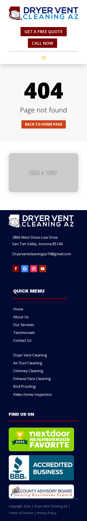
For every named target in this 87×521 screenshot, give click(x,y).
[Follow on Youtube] (42, 268)
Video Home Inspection (32, 394)
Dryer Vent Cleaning (30, 355)
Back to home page (43, 124)
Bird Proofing (24, 386)
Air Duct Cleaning (27, 363)
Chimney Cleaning (28, 370)
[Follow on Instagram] (33, 268)
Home (18, 309)
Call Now (42, 43)
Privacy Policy (46, 513)
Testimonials (24, 332)
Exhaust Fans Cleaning (32, 378)
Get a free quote (44, 31)
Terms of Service (21, 513)
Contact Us (22, 340)
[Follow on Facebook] (15, 268)
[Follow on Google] (24, 268)
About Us (21, 316)
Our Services (23, 324)
